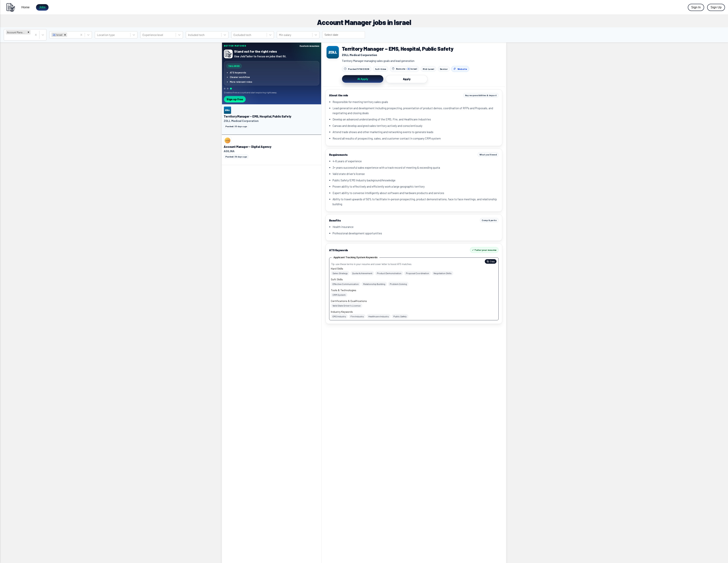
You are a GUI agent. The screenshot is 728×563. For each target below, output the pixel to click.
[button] (28, 32)
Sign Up (716, 7)
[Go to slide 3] (231, 89)
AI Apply (362, 78)
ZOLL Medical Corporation (359, 55)
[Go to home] (10, 7)
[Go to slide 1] (224, 88)
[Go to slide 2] (227, 88)
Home (25, 7)
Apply (406, 79)
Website (462, 69)
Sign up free (235, 99)
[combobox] (142, 35)
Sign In (696, 7)
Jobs (42, 7)
